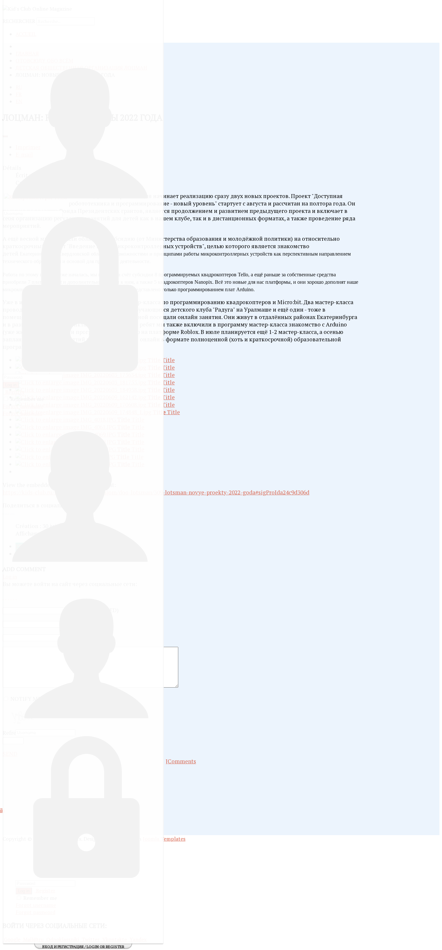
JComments (181, 761)
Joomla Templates (164, 838)
